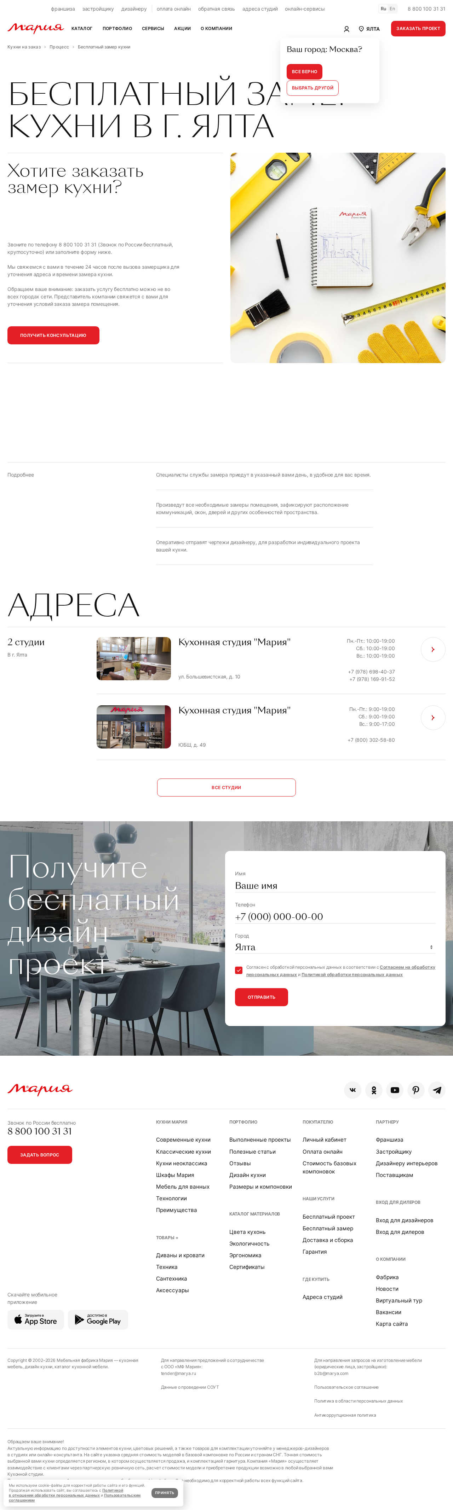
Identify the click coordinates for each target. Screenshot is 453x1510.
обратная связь (216, 9)
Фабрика (387, 1277)
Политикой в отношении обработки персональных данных (66, 1493)
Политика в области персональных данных (358, 1401)
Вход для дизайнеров (405, 1220)
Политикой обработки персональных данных (352, 974)
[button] (368, 29)
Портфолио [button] (117, 28)
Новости (387, 1288)
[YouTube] (394, 1090)
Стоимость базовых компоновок (329, 1167)
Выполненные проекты (260, 1139)
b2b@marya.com (331, 1373)
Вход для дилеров (398, 1202)
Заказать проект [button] (418, 28)
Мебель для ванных (183, 1186)
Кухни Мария (171, 1122)
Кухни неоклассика (181, 1163)
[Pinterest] (416, 1090)
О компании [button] (216, 28)
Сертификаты (247, 1267)
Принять (164, 1493)
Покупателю (318, 1122)
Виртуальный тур (399, 1300)
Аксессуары (172, 1290)
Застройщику (394, 1151)
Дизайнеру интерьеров (407, 1163)
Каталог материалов (254, 1214)
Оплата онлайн (323, 1151)
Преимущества (176, 1210)
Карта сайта (392, 1323)
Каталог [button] (82, 28)
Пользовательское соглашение (346, 1387)
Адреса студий (323, 1297)
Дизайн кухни (247, 1175)
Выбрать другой (312, 88)
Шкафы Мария (175, 1175)
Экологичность (249, 1243)
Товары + (167, 1237)
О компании (391, 1259)
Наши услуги (318, 1198)
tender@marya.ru (178, 1373)
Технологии (171, 1198)
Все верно (304, 71)
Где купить (316, 1279)
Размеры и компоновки (260, 1186)
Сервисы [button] (153, 28)
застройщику (98, 9)
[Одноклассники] (374, 1090)
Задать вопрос (39, 1155)
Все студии (226, 787)
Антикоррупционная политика (345, 1415)
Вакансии (388, 1312)
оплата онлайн (174, 9)
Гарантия (315, 1251)
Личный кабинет (324, 1139)
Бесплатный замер (328, 1228)
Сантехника (171, 1278)
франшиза (63, 9)
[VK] (352, 1090)
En (392, 8)
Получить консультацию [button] (53, 335)
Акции (182, 28)
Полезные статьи (252, 1151)
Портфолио (243, 1122)
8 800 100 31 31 (427, 9)
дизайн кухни (38, 1366)
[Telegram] (437, 1090)
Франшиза (389, 1139)
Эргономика (245, 1255)
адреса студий (259, 9)
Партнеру (387, 1122)
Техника (167, 1267)
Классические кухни (183, 1151)
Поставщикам (394, 1175)
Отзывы (240, 1163)
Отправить (261, 997)
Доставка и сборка (328, 1240)
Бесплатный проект (329, 1216)
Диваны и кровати (180, 1255)
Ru (383, 8)
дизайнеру (134, 9)
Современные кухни (183, 1139)
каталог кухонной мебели (81, 1366)
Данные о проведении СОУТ (190, 1387)
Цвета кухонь (247, 1232)
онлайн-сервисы (305, 9)
